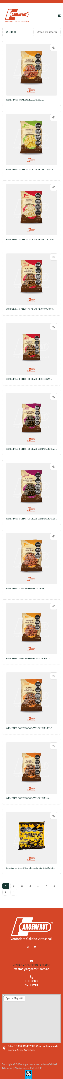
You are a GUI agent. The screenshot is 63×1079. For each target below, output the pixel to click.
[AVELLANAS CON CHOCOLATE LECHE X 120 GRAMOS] (31, 768)
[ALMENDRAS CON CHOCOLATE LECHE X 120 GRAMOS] (31, 349)
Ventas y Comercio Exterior (31, 965)
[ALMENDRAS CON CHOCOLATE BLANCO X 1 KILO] (31, 209)
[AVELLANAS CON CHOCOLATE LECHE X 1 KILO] (31, 698)
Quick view (53, 47)
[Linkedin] (34, 947)
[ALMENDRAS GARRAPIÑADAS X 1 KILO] (31, 558)
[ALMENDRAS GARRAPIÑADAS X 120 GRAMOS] (31, 628)
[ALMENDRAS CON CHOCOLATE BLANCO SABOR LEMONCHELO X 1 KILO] (31, 139)
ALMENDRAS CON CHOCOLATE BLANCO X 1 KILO (30, 240)
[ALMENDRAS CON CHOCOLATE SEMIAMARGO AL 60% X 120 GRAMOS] (31, 419)
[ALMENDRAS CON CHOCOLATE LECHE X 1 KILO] (31, 279)
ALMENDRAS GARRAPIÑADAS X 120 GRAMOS (28, 659)
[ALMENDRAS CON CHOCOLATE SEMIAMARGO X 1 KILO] (31, 488)
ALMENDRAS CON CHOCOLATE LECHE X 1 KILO (30, 309)
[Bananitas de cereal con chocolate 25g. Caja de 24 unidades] (31, 838)
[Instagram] (28, 947)
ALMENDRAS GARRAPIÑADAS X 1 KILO (25, 589)
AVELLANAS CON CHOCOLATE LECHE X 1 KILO (29, 728)
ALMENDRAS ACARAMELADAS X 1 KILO (25, 100)
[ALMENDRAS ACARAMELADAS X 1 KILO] (31, 70)
